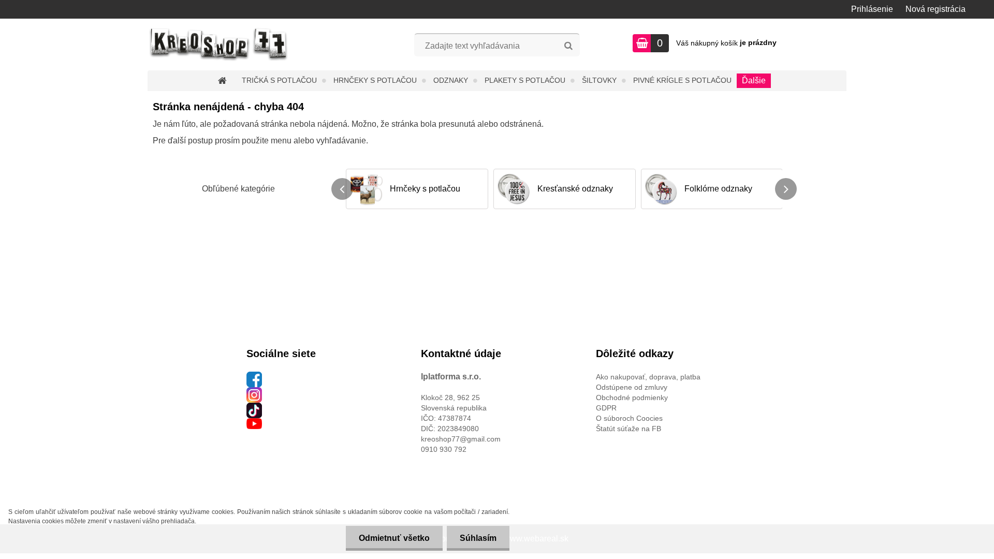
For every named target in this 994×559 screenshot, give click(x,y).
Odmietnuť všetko (394, 538)
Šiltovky (599, 80)
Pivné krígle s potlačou (682, 80)
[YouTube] (254, 423)
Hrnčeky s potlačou (375, 80)
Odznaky (450, 80)
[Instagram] (254, 392)
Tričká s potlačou (279, 80)
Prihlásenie (872, 9)
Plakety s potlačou (525, 80)
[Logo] (219, 44)
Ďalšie (754, 80)
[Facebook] (254, 377)
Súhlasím (478, 538)
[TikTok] (254, 408)
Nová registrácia (935, 9)
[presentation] (342, 189)
